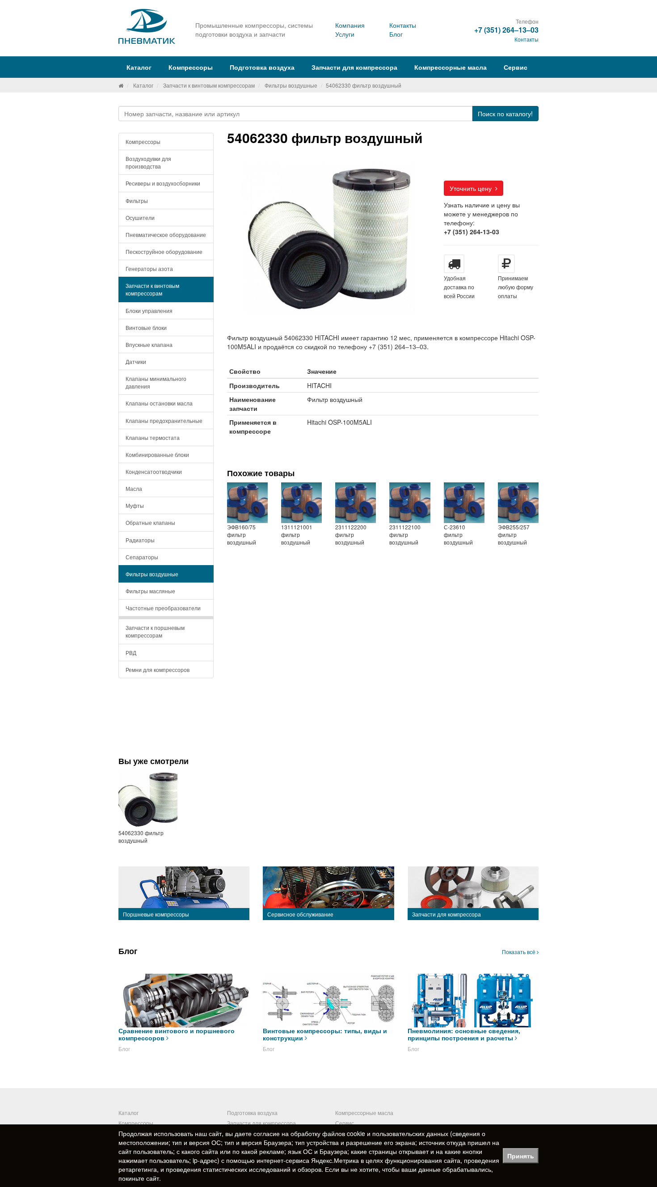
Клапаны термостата (153, 437)
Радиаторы (140, 540)
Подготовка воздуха (252, 1112)
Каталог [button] (139, 67)
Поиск (505, 113)
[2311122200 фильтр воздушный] (355, 502)
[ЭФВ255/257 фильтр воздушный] (518, 502)
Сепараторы (142, 557)
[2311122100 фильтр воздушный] (409, 502)
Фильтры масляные (150, 591)
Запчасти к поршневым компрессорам (155, 631)
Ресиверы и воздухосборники (163, 183)
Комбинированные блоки (157, 454)
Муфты (135, 505)
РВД (131, 652)
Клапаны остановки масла (159, 403)
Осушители (140, 217)
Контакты (402, 25)
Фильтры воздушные (291, 85)
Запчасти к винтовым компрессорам (209, 85)
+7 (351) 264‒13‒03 (506, 30)
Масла (134, 488)
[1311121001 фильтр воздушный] (301, 502)
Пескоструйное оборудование (164, 251)
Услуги (344, 34)
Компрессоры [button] (190, 67)
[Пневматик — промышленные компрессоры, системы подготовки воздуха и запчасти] (147, 26)
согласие (266, 1133)
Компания (350, 25)
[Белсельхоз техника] (120, 85)
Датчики (136, 361)
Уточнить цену (472, 188)
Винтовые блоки (146, 327)
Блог (396, 34)
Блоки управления (149, 310)
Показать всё (519, 951)
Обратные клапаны (150, 522)
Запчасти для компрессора (354, 67)
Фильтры (137, 200)
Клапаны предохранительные (164, 420)
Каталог (143, 85)
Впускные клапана (149, 344)
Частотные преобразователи (163, 608)
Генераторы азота (149, 268)
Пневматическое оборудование (166, 234)
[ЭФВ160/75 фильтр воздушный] (247, 502)
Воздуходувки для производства (148, 162)
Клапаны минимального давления (156, 382)
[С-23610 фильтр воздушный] (464, 502)
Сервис (515, 67)
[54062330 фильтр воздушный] (147, 799)
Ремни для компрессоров (158, 669)
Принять (520, 1155)
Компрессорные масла (450, 67)
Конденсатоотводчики (154, 471)
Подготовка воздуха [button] (262, 67)
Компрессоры (143, 141)
